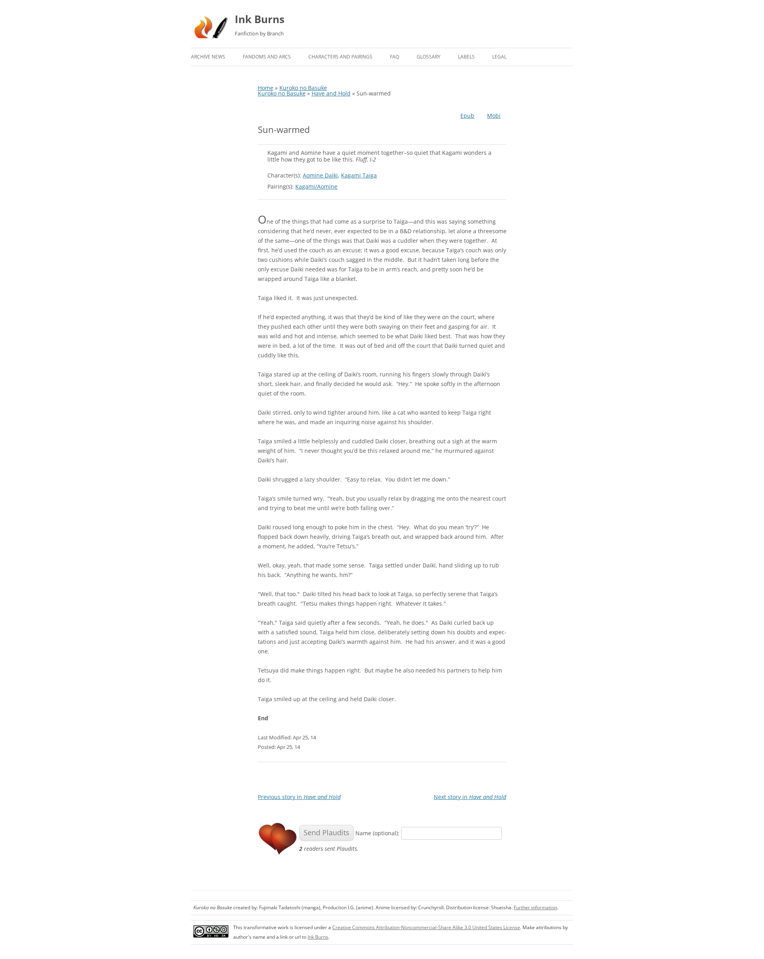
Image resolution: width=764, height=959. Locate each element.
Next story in (470, 797)
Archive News (208, 56)
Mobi (494, 115)
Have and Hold (331, 93)
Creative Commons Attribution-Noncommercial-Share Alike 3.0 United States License (426, 927)
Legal (499, 56)
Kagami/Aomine (316, 186)
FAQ (394, 56)
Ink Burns (260, 19)
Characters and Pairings (340, 56)
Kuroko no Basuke (303, 88)
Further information (535, 907)
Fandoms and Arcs (267, 56)
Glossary (428, 56)
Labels (466, 56)
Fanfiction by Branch (259, 33)
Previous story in (299, 797)
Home (265, 88)
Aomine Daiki (320, 175)
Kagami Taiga (359, 175)
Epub (467, 115)
